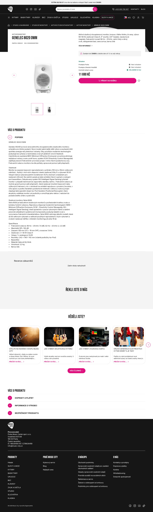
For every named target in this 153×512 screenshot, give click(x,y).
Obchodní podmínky (86, 462)
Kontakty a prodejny (121, 462)
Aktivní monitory (83, 25)
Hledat (10, 462)
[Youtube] (35, 9)
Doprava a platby (120, 466)
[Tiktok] (40, 9)
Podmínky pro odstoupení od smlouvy (93, 486)
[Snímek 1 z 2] (37, 109)
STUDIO (11, 491)
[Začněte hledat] (95, 9)
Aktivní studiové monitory (62, 25)
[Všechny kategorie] (9, 17)
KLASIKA (11, 498)
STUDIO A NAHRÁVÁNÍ (21, 25)
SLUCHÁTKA (13, 495)
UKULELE (11, 477)
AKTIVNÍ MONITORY (19, 34)
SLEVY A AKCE (14, 466)
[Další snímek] (72, 75)
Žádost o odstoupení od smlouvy (91, 483)
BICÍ (9, 480)
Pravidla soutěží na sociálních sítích (91, 475)
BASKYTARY (13, 473)
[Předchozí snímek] (14, 75)
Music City (16, 505)
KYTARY (11, 470)
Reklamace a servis (85, 479)
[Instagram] (31, 9)
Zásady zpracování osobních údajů (91, 472)
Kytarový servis (49, 462)
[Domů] (9, 25)
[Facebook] (27, 9)
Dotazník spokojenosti (122, 477)
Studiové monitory (40, 25)
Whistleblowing (119, 473)
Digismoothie (29, 505)
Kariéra (116, 470)
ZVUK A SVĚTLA (14, 487)
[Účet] (138, 17)
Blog (143, 9)
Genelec (17, 43)
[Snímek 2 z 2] (49, 109)
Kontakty (135, 9)
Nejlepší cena (48, 470)
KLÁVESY (11, 484)
